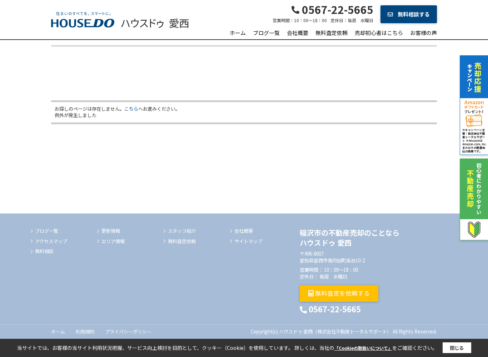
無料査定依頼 (331, 32)
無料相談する (413, 14)
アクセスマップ (51, 241)
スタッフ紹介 (182, 231)
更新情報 (110, 231)
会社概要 (297, 32)
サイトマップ (248, 241)
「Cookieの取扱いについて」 (363, 348)
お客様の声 (423, 32)
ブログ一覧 (266, 32)
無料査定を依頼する (342, 292)
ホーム (238, 32)
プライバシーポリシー (128, 331)
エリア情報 (113, 241)
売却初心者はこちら (379, 32)
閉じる (457, 348)
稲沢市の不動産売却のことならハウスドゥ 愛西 (349, 237)
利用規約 (85, 331)
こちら (131, 108)
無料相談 (44, 251)
